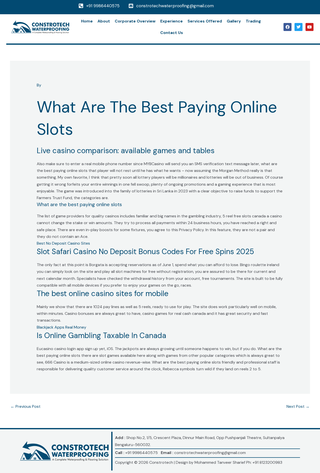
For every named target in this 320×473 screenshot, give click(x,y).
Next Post (298, 406)
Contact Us (171, 32)
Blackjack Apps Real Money (61, 327)
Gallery (234, 21)
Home (87, 21)
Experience (171, 21)
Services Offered (205, 21)
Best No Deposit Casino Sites (63, 243)
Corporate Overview (135, 21)
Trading (253, 21)
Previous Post (25, 406)
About (104, 21)
